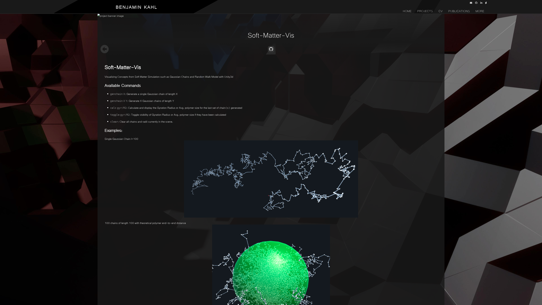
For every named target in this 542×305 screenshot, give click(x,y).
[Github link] (476, 3)
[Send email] (471, 3)
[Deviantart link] (486, 3)
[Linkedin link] (481, 3)
